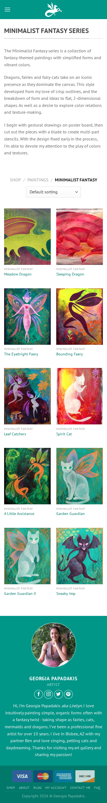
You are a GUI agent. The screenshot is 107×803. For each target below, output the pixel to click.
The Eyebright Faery (21, 354)
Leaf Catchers (15, 434)
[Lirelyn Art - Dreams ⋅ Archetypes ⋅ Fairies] (53, 9)
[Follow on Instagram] (48, 694)
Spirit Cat (64, 434)
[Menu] (7, 9)
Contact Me (80, 788)
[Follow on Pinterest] (68, 694)
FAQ (97, 788)
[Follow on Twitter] (58, 694)
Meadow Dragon (18, 274)
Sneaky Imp (65, 593)
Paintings (38, 179)
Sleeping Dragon (70, 274)
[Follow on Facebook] (38, 694)
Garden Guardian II (20, 593)
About (24, 788)
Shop (15, 179)
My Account (55, 788)
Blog (37, 788)
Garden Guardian (70, 513)
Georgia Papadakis (43, 705)
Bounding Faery (69, 354)
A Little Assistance (19, 513)
